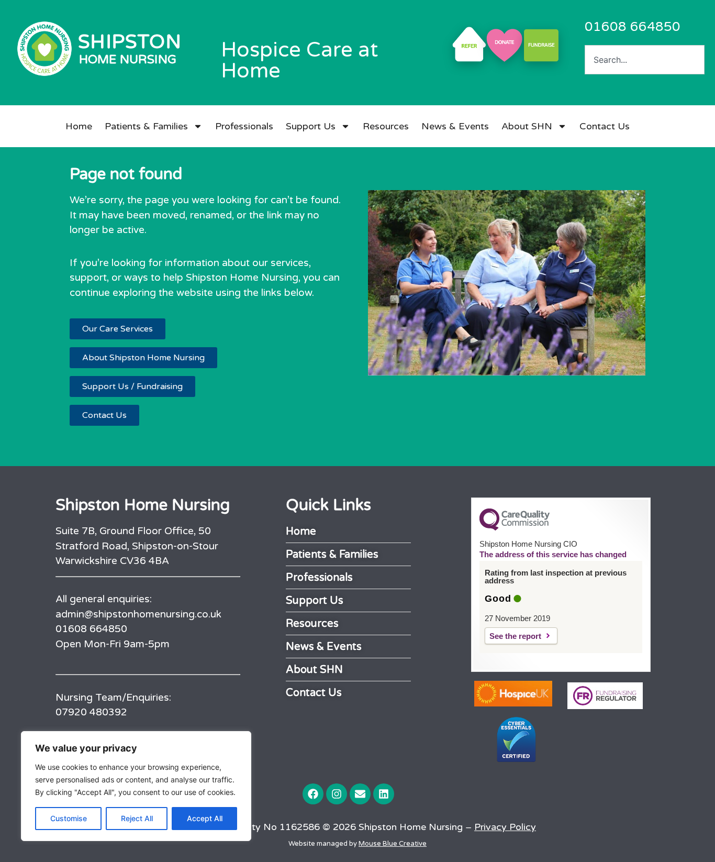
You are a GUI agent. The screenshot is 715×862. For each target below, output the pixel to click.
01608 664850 (632, 27)
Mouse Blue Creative (393, 843)
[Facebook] (313, 793)
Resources (386, 126)
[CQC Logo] (514, 528)
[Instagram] (336, 793)
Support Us (311, 126)
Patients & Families (146, 126)
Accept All (204, 818)
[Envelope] (360, 793)
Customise (68, 818)
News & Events (455, 126)
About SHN (526, 126)
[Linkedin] (383, 793)
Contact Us (604, 126)
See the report (515, 636)
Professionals (244, 126)
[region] (136, 786)
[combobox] (645, 59)
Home (78, 126)
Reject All (137, 818)
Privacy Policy (505, 827)
